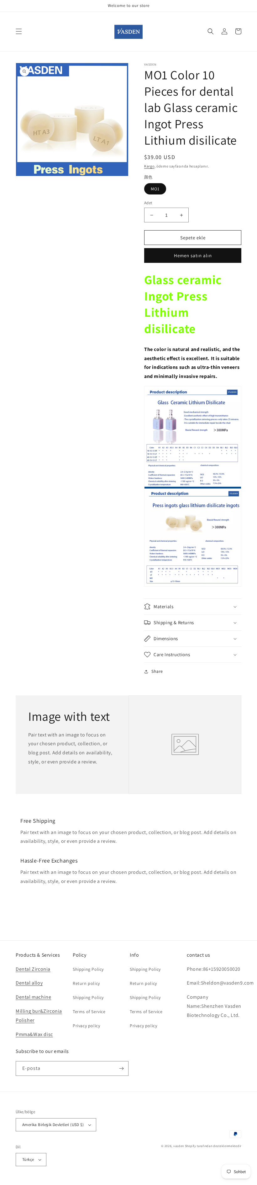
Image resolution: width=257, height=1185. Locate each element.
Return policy (86, 983)
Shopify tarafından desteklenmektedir (213, 1146)
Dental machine (33, 997)
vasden (178, 1146)
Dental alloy (29, 983)
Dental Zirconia (33, 969)
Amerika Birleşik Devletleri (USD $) (53, 1124)
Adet (148, 202)
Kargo (149, 166)
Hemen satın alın (193, 255)
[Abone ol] (121, 1068)
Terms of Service (89, 1011)
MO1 (155, 189)
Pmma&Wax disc (34, 1034)
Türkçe (28, 1159)
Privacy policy (86, 1025)
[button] (19, 31)
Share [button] (157, 671)
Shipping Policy (88, 969)
